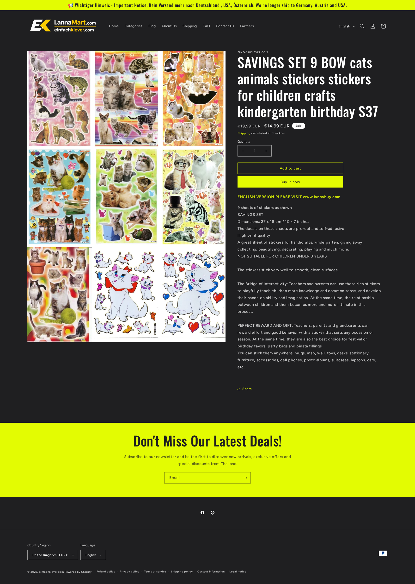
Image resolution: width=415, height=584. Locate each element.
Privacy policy (129, 571)
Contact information (211, 571)
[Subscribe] (245, 478)
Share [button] (247, 389)
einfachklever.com (51, 571)
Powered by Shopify (78, 571)
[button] (362, 26)
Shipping (244, 133)
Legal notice (237, 571)
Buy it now (290, 182)
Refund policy (106, 571)
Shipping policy (182, 571)
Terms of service (155, 571)
